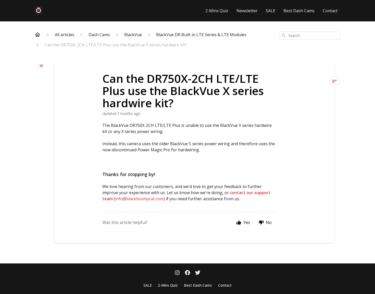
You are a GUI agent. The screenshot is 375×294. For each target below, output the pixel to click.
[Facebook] (187, 273)
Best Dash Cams (299, 11)
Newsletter (247, 11)
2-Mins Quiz (216, 11)
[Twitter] (198, 273)
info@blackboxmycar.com (139, 199)
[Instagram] (177, 273)
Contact (330, 11)
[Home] (37, 35)
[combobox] (310, 36)
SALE (270, 11)
